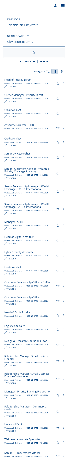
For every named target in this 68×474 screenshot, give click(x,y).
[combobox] (34, 25)
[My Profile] (56, 5)
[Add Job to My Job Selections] (58, 83)
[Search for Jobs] (34, 53)
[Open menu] (62, 5)
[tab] (54, 71)
